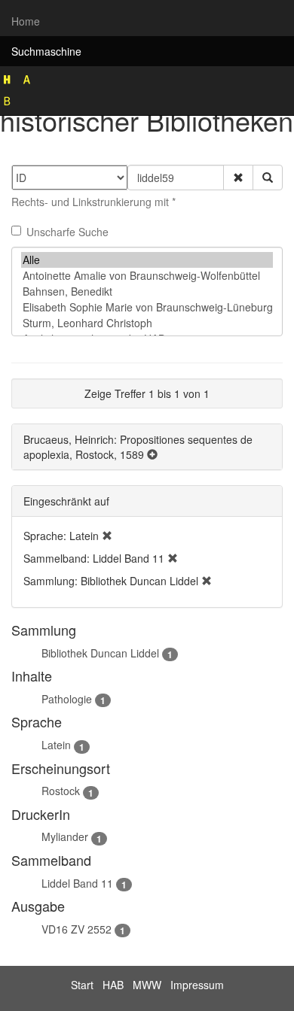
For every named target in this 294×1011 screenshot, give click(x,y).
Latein (56, 744)
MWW (147, 984)
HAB (113, 984)
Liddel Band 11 (77, 883)
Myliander (64, 836)
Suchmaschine (46, 51)
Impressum (197, 984)
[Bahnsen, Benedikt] (147, 291)
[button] (238, 177)
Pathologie (66, 698)
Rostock (60, 790)
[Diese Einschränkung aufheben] (107, 535)
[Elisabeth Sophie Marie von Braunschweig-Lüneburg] (147, 307)
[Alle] (147, 260)
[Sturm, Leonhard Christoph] (147, 323)
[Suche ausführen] (268, 177)
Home (25, 21)
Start (82, 984)
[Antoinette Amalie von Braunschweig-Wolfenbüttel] (147, 276)
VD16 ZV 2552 (76, 929)
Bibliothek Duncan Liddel (100, 652)
